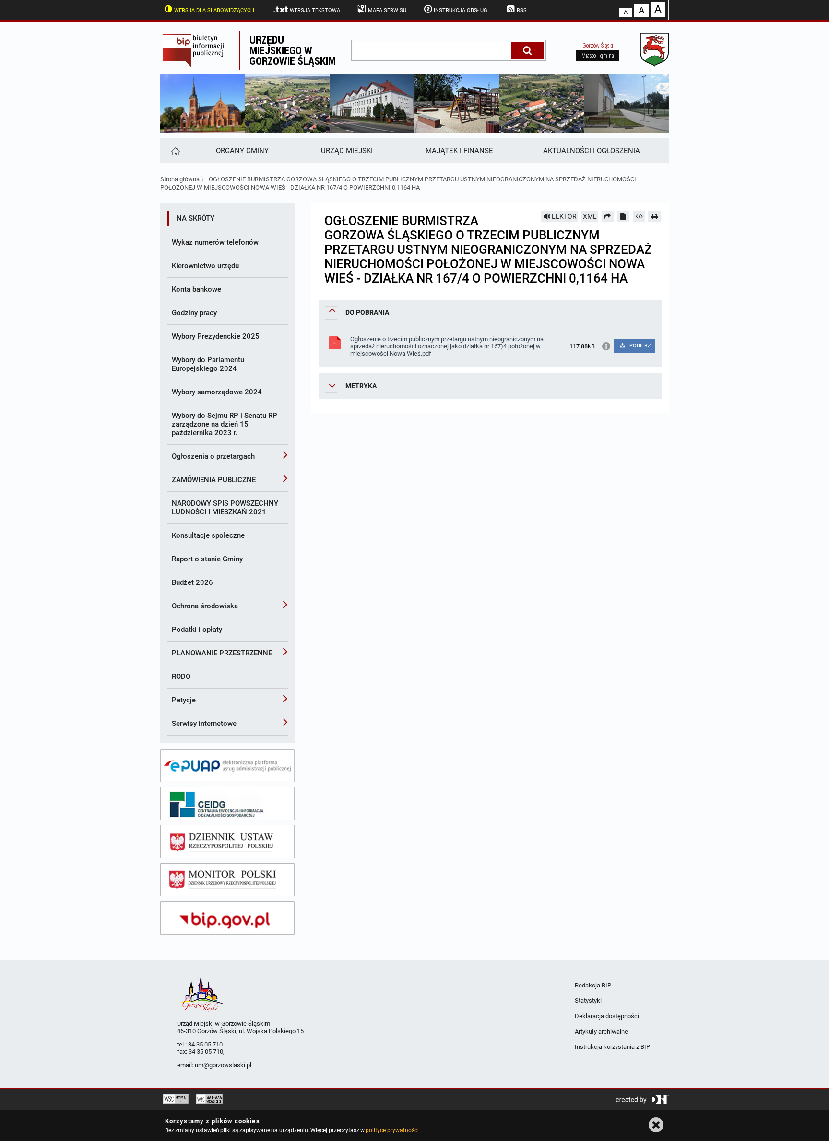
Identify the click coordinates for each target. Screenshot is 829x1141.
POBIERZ (639, 346)
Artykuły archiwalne (601, 1031)
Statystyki (588, 1000)
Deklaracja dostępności (607, 1016)
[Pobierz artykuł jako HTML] (639, 216)
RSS (522, 10)
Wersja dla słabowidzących (214, 10)
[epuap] (227, 765)
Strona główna (180, 179)
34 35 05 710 (205, 1044)
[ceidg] (227, 803)
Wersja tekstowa (315, 10)
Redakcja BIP (593, 985)
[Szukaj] (527, 50)
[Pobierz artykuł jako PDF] (623, 216)
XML (590, 216)
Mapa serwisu (387, 10)
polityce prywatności (392, 1130)
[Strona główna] (174, 150)
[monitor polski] (227, 880)
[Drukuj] (654, 216)
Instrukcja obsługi (461, 10)
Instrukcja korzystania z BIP (612, 1046)
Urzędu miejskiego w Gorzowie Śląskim (292, 50)
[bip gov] (227, 918)
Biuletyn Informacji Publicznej (199, 50)
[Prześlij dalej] (608, 216)
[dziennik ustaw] (227, 841)
